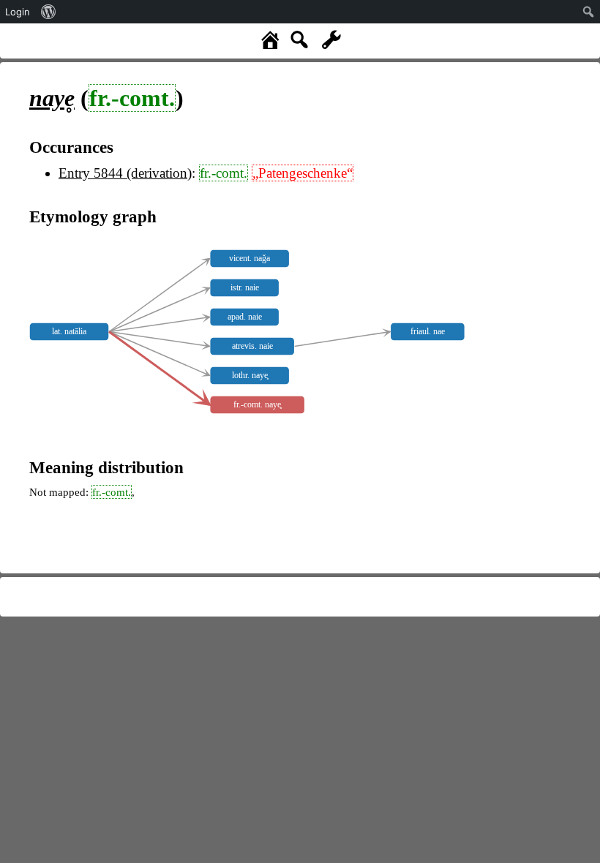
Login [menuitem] (17, 12)
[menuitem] (48, 11)
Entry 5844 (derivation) (125, 173)
